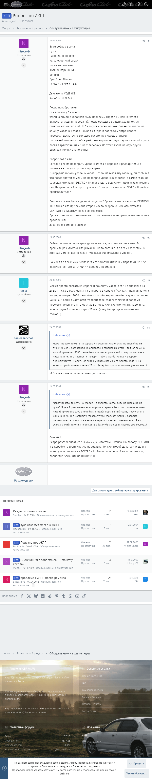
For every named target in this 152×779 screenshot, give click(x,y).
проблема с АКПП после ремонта (43, 578)
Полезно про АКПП (33, 542)
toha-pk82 (132, 563)
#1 (149, 41)
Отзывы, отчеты (91, 704)
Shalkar (17, 515)
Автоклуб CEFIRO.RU (22, 669)
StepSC (17, 568)
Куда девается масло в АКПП (39, 525)
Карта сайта (89, 711)
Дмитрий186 (62, 749)
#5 (148, 387)
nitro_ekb (10, 21)
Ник (136, 528)
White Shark (131, 546)
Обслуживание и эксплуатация (55, 515)
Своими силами (91, 697)
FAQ (84, 683)
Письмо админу (91, 742)
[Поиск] (146, 4)
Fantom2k (18, 546)
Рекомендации (23, 480)
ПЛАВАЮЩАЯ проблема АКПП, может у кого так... (43, 562)
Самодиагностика (92, 690)
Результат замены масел (30, 511)
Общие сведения (92, 676)
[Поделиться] (143, 41)
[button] (6, 4)
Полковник (19, 529)
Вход (84, 735)
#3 (148, 280)
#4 (148, 327)
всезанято (19, 582)
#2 (148, 238)
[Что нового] (139, 4)
